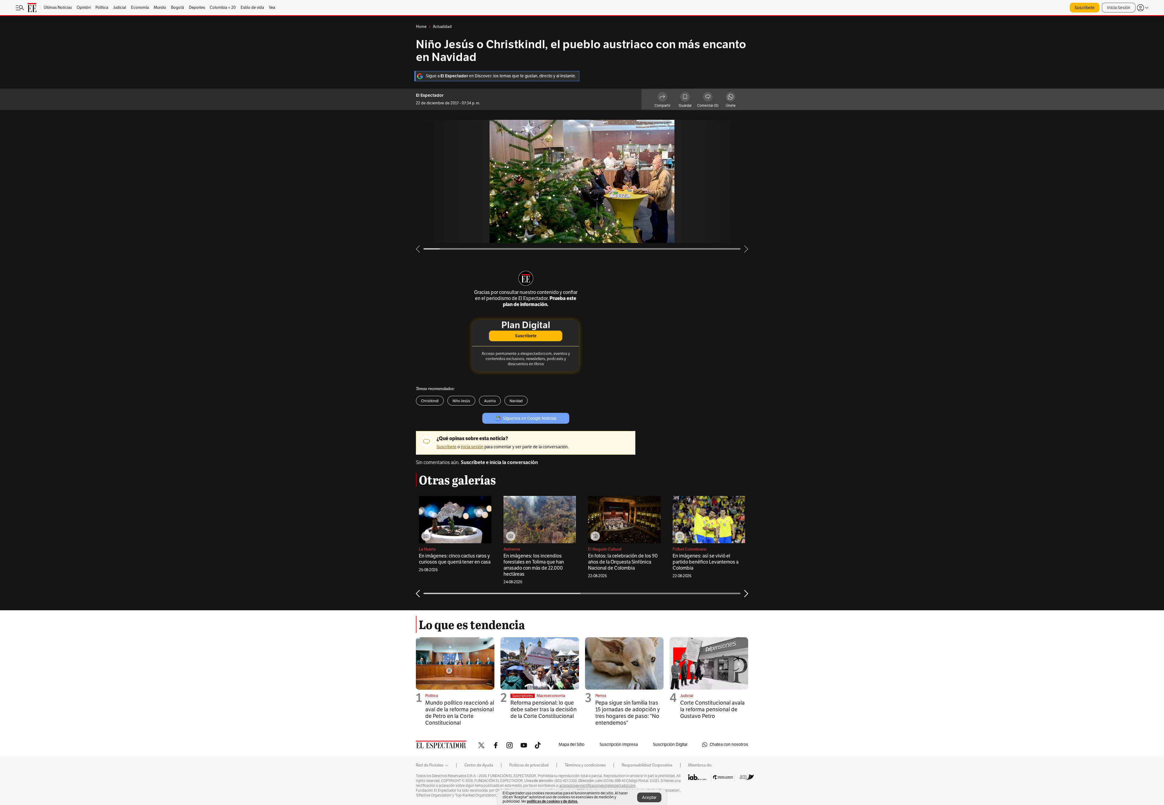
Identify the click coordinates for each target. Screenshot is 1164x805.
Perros (600, 695)
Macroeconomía (551, 695)
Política (431, 695)
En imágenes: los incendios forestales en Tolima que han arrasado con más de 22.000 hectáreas (533, 565)
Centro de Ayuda (478, 765)
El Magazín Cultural (604, 549)
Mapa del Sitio (571, 744)
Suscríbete (1085, 7)
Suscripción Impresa (619, 744)
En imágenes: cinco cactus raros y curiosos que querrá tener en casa (454, 559)
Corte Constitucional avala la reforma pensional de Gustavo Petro (712, 709)
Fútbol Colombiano (690, 549)
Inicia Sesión (1118, 7)
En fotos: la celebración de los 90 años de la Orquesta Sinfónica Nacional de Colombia (623, 562)
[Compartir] (662, 97)
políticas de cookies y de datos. (552, 801)
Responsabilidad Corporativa (647, 765)
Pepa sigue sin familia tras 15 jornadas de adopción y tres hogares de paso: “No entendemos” (627, 712)
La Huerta (427, 549)
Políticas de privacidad (529, 765)
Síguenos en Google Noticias (530, 418)
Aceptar (649, 797)
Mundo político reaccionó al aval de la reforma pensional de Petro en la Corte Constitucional (459, 712)
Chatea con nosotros (729, 744)
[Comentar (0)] (708, 97)
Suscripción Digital (670, 744)
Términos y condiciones (585, 765)
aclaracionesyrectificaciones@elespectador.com (597, 785)
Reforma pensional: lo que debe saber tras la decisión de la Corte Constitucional (543, 709)
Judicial (686, 695)
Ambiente (511, 549)
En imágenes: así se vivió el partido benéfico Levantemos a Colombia (705, 562)
